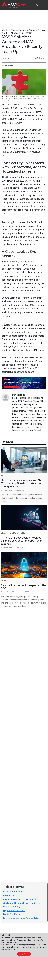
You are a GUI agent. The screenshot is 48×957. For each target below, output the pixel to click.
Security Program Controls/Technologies (24, 31)
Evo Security (36, 108)
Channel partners (19, 30)
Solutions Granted (11, 104)
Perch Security (27, 244)
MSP (3, 475)
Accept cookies (24, 954)
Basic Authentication (13, 891)
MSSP (29, 33)
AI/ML (4, 580)
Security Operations (13, 533)
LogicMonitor (8, 244)
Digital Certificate (12, 914)
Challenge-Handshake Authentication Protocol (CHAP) (22, 905)
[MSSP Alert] (14, 5)
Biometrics (8, 895)
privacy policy (37, 947)
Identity (6, 30)
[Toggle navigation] (43, 4)
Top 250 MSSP (30, 104)
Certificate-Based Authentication (19, 899)
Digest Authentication (14, 910)
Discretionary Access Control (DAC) (21, 918)
